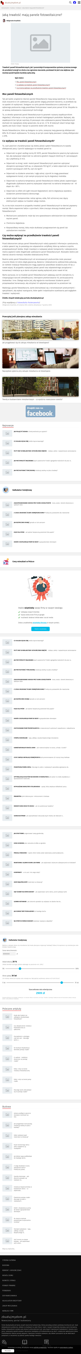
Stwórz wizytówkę (40, 629)
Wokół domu (7, 1275)
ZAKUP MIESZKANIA (9, 1306)
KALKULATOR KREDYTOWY (12, 1301)
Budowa (5, 1265)
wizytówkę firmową (40, 623)
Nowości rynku (9, 1280)
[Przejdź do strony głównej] (2, 3)
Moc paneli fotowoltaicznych (26, 82)
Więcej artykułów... (8, 1249)
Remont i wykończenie (11, 1270)
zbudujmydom (5, 8)
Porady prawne (8, 1285)
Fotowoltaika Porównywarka (28, 302)
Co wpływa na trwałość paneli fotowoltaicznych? (33, 85)
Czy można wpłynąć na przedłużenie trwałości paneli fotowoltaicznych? (41, 88)
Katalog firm (7, 1311)
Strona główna (9, 1260)
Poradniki (6, 1291)
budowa (12, 8)
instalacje (18, 8)
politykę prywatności (40, 1347)
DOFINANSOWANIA (9, 1296)
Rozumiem (8, 1351)
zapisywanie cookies (66, 1347)
